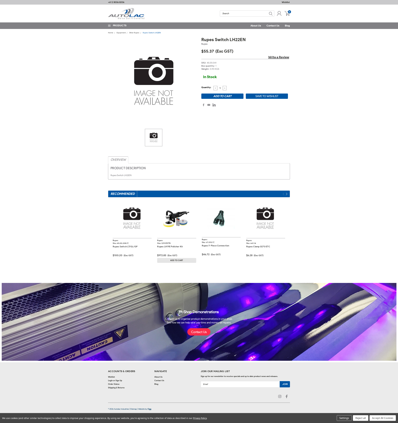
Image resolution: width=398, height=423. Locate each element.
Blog (287, 25)
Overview (118, 160)
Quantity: (206, 87)
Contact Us (272, 25)
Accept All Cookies (382, 418)
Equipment (121, 33)
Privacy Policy (200, 418)
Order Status (113, 384)
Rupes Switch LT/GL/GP (125, 246)
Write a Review (278, 57)
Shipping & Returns (116, 387)
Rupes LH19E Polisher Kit (170, 246)
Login (110, 380)
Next (287, 194)
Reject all (360, 418)
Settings (344, 418)
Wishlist (286, 2)
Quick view (132, 218)
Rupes (204, 44)
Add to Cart (176, 260)
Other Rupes (134, 33)
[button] (199, 332)
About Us (255, 25)
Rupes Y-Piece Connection (215, 245)
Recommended (123, 194)
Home (110, 33)
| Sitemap (133, 409)
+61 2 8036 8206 (116, 2)
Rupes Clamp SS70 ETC (258, 246)
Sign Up (119, 380)
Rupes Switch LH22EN (152, 33)
